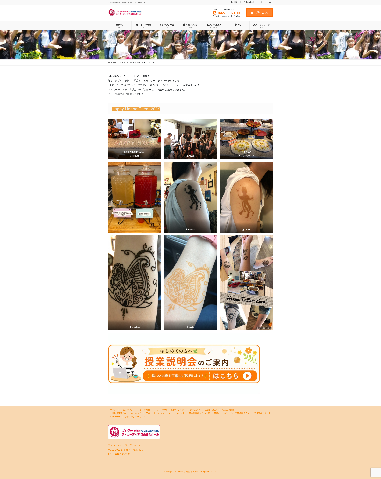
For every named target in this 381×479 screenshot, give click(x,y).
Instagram (267, 2)
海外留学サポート (262, 413)
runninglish (115, 417)
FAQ (148, 413)
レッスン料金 (144, 410)
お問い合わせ (261, 12)
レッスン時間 (160, 410)
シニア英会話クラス (240, 413)
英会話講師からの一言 (199, 413)
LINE (236, 2)
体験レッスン (127, 410)
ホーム (113, 410)
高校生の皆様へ (229, 410)
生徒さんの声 (211, 410)
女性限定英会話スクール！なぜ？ (125, 413)
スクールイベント (176, 413)
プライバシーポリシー (135, 417)
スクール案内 (194, 410)
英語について (220, 413)
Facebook (250, 2)
